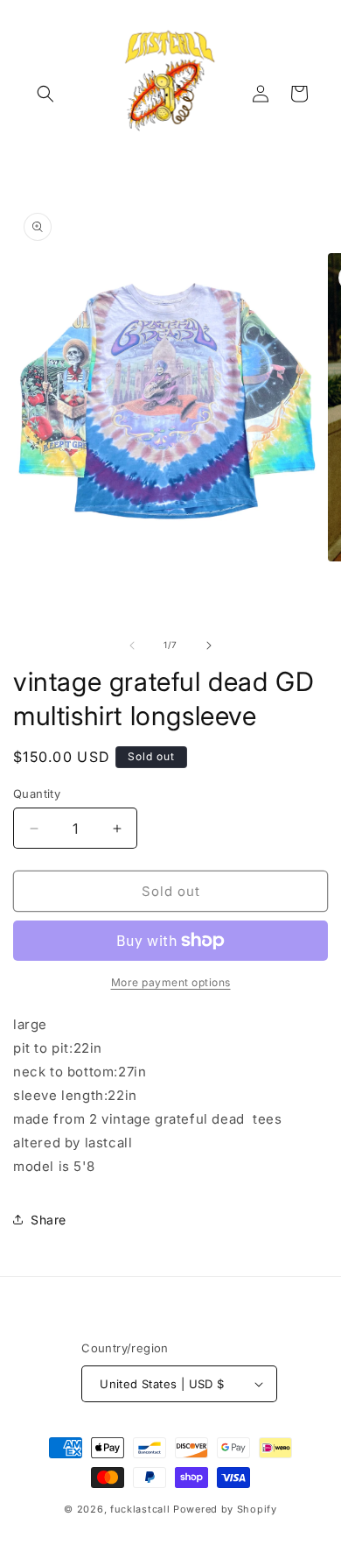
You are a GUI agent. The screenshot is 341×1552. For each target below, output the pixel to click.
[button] (45, 93)
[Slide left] (132, 645)
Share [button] (48, 1219)
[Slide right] (209, 645)
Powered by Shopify (225, 1509)
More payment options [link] (171, 982)
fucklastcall (140, 1509)
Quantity (36, 794)
